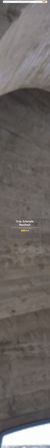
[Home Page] (7, 2)
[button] (19, 2)
